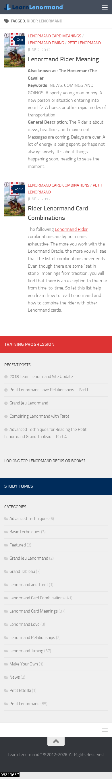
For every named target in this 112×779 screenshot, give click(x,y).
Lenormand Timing (46, 43)
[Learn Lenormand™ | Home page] (44, 7)
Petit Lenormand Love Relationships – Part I (48, 389)
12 (21, 189)
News (14, 677)
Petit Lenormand (84, 43)
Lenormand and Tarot (28, 584)
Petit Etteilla (20, 690)
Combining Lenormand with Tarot (39, 416)
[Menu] (105, 7)
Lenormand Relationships (32, 637)
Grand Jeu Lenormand (28, 403)
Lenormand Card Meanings (54, 36)
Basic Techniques (24, 531)
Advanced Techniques (29, 518)
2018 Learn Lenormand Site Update (41, 376)
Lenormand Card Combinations (58, 185)
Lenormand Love (24, 624)
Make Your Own (23, 664)
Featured (17, 545)
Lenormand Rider (71, 229)
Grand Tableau (22, 571)
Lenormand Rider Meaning (63, 59)
